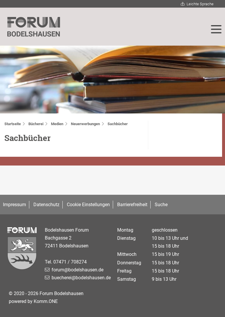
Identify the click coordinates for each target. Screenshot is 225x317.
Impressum (14, 204)
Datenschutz (46, 204)
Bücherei (35, 124)
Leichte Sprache (200, 4)
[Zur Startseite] (33, 27)
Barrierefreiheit (132, 204)
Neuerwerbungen (85, 124)
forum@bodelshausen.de (77, 270)
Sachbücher (118, 124)
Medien (57, 124)
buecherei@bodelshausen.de (81, 277)
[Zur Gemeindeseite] (22, 254)
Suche (161, 204)
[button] (216, 29)
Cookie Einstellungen (88, 204)
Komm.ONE (46, 301)
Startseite (12, 124)
